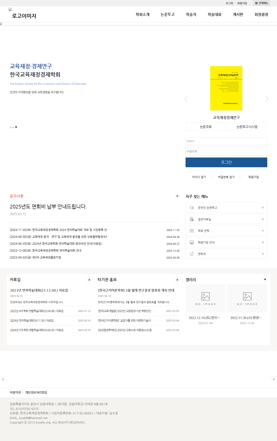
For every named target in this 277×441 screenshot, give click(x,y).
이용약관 (15, 392)
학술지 (191, 14)
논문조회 (206, 127)
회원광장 (261, 14)
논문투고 (168, 14)
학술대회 (214, 14)
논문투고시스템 (247, 127)
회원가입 (242, 3)
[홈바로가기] (22, 14)
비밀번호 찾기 (226, 177)
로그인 (229, 3)
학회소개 (142, 14)
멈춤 (16, 127)
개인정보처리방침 (36, 392)
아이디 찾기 (199, 177)
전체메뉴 (263, 2)
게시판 (238, 14)
